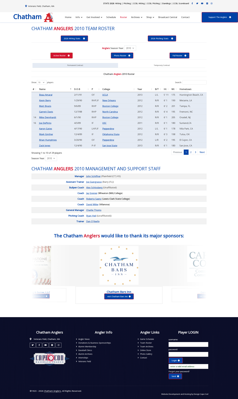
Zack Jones (44, 145)
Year (139, 89)
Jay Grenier (91, 193)
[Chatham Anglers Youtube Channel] (202, 3)
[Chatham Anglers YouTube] (45, 345)
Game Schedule (147, 339)
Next (202, 152)
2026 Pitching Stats (160, 38)
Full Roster (177, 55)
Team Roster (146, 342)
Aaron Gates (45, 128)
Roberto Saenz (94, 198)
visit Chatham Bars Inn (117, 296)
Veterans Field (84, 361)
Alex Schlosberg (94, 187)
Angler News (84, 339)
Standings (166, 3)
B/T (157, 89)
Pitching (127, 3)
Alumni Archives (85, 354)
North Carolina (110, 111)
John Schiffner (93, 176)
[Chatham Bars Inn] (119, 265)
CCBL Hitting (139, 3)
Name (42, 89)
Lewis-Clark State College (116, 198)
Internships (83, 357)
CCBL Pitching (153, 3)
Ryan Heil (91, 215)
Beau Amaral (45, 94)
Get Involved (93, 17)
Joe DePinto (45, 123)
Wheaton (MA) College (110, 193)
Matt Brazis (45, 106)
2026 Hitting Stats (72, 38)
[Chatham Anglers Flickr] (207, 3)
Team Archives (146, 346)
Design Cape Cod (201, 394)
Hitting (118, 3)
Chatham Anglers (52, 391)
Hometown (184, 89)
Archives (135, 17)
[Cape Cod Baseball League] (49, 358)
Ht (165, 89)
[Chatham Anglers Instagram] (211, 3)
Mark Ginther (46, 134)
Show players (42, 82)
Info (77, 17)
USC (104, 123)
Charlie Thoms (93, 210)
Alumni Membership (87, 346)
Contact (185, 17)
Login (174, 360)
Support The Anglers (218, 17)
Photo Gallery (146, 354)
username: (173, 339)
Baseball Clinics (85, 350)
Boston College (110, 106)
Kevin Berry (45, 100)
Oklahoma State (110, 134)
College (106, 89)
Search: (178, 82)
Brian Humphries (48, 139)
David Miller (92, 204)
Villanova (104, 204)
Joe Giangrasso (94, 181)
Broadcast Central (167, 17)
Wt (173, 89)
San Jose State (109, 145)
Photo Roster (120, 55)
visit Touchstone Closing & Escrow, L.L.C (30, 296)
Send (174, 376)
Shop (149, 17)
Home (68, 17)
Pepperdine (108, 128)
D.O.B (77, 89)
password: (173, 349)
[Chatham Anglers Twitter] (197, 3)
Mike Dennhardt (47, 117)
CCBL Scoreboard (181, 3)
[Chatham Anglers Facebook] (192, 3)
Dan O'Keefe (92, 221)
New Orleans (109, 100)
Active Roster (59, 55)
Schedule (111, 17)
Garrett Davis (46, 111)
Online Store (145, 350)
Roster (123, 17)
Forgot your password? (179, 371)
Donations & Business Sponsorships (94, 342)
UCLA (105, 94)
